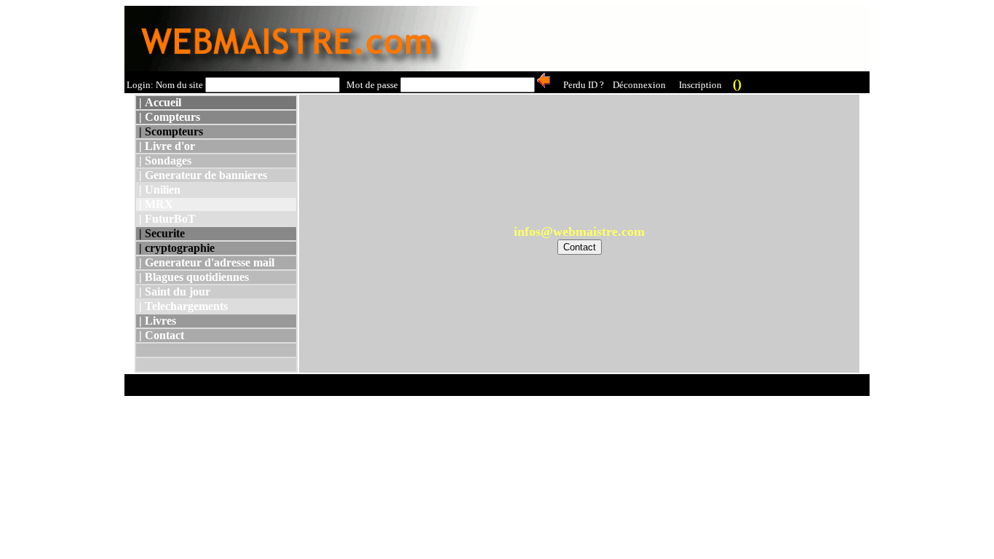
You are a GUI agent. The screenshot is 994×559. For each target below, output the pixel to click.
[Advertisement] (605, 38)
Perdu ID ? (583, 84)
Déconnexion (639, 84)
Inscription (700, 84)
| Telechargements (182, 306)
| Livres (156, 320)
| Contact (160, 335)
